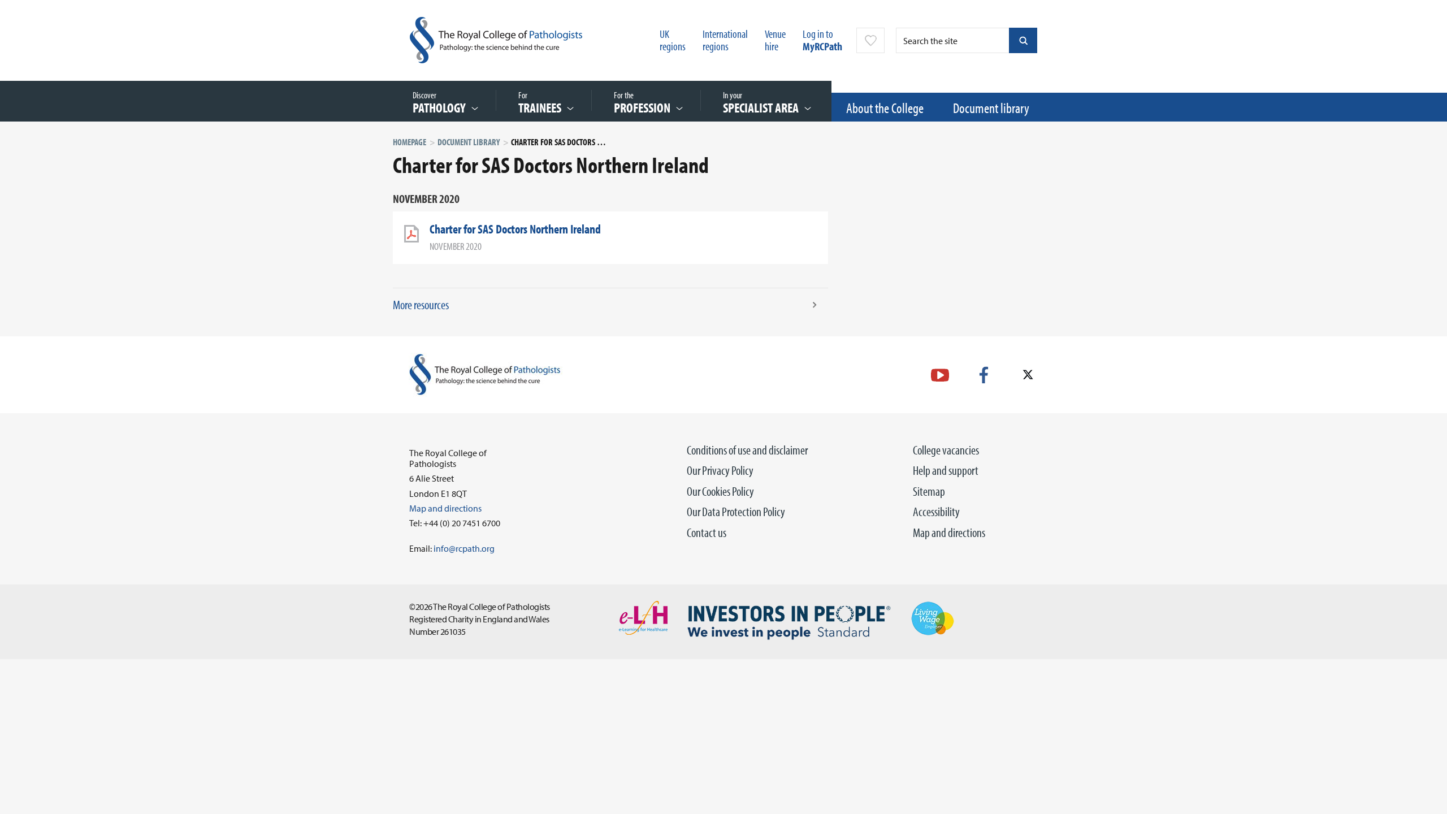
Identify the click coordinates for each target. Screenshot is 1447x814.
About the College (885, 107)
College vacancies (946, 450)
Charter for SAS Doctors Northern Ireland (515, 229)
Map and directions (949, 532)
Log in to (822, 40)
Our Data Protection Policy (736, 511)
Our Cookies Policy (720, 491)
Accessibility (936, 511)
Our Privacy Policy (720, 470)
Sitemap (929, 491)
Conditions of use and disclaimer (747, 450)
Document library (991, 107)
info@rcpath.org (464, 548)
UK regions (673, 40)
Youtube (940, 375)
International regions (725, 40)
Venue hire (775, 40)
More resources (421, 305)
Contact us (706, 532)
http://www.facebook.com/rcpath (984, 375)
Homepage (409, 142)
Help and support (945, 470)
